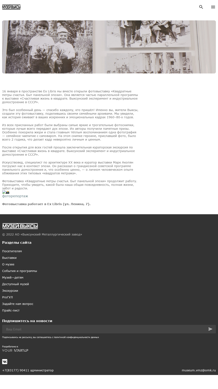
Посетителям (12, 251)
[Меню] (213, 7)
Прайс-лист (11, 310)
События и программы (19, 271)
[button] (210, 329)
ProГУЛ (7, 297)
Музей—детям (12, 277)
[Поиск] (201, 7)
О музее (8, 264)
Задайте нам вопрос (17, 304)
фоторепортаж (15, 196)
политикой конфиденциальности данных (76, 337)
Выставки (9, 257)
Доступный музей (15, 284)
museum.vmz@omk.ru (199, 370)
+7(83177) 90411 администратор (28, 370)
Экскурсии (10, 290)
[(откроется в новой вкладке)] (109, 350)
